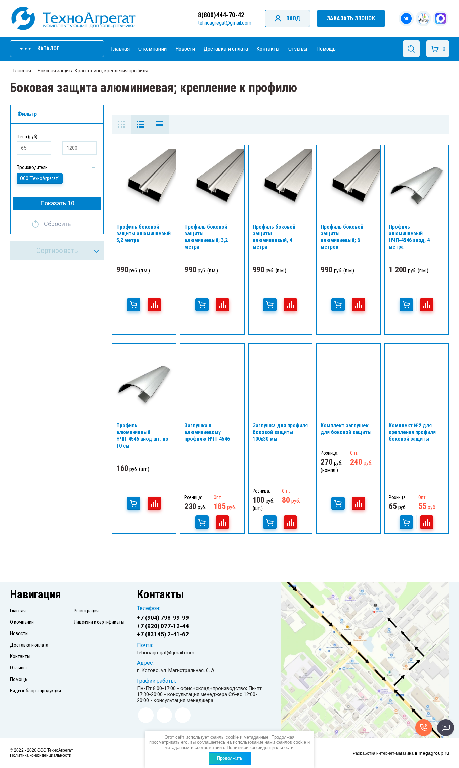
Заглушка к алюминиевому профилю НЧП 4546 (207, 432)
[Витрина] (121, 124)
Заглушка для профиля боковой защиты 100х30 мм (280, 432)
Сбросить (57, 223)
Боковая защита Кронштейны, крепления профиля (93, 70)
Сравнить (154, 304)
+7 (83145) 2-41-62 (163, 634)
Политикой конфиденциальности (260, 747)
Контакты (268, 48)
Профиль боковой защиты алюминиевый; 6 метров (342, 237)
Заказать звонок (351, 18)
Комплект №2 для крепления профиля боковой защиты (412, 432)
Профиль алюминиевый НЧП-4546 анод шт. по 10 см (142, 435)
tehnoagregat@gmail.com (224, 23)
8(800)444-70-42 (221, 15)
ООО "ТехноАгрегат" (39, 178)
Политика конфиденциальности (40, 755)
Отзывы (297, 48)
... (346, 49)
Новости (185, 48)
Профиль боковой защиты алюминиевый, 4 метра (274, 237)
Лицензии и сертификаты (99, 622)
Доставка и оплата (226, 48)
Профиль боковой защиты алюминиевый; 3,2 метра (206, 237)
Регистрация (86, 610)
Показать (57, 203)
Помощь (326, 48)
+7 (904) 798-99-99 (163, 617)
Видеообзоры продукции (35, 690)
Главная (120, 48)
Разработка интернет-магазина (383, 753)
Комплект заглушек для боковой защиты (346, 428)
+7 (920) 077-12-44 (163, 626)
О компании (152, 48)
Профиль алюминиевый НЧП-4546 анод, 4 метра (409, 237)
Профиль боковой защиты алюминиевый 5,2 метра (143, 233)
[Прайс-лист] (159, 124)
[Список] (140, 124)
